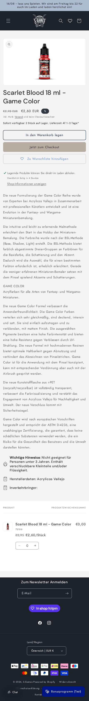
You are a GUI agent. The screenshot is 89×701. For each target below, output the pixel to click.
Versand (19, 116)
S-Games (27, 681)
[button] (8, 20)
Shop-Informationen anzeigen (26, 184)
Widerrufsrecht (67, 681)
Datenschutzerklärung (28, 688)
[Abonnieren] (67, 593)
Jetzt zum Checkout (44, 147)
